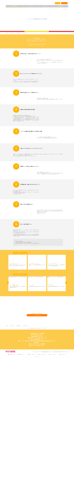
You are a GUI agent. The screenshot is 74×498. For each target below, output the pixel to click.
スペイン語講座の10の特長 (14, 6)
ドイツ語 (64, 354)
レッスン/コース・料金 (30, 6)
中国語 (12, 354)
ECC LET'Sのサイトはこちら (41, 214)
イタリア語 (44, 354)
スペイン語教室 (41, 333)
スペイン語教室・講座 (18, 325)
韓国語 (22, 354)
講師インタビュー (45, 6)
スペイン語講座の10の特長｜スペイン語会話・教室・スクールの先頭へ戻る (37, 328)
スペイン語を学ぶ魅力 (60, 6)
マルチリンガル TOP (49, 1)
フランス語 (33, 354)
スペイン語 (54, 354)
